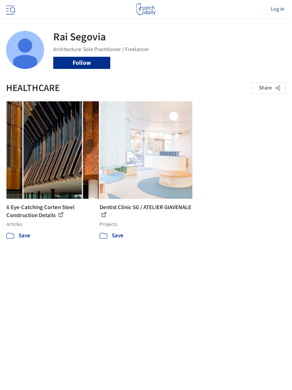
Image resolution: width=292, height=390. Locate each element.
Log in (277, 9)
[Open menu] (10, 9)
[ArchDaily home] (146, 9)
